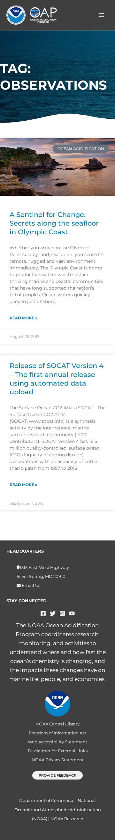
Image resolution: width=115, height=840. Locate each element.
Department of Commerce (46, 800)
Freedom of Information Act (57, 733)
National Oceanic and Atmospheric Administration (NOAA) (57, 809)
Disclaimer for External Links (58, 750)
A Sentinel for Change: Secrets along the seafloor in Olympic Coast (54, 223)
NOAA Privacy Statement (58, 759)
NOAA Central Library (57, 724)
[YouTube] (72, 613)
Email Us (30, 585)
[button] (57, 775)
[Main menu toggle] (101, 15)
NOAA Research (66, 818)
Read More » (23, 318)
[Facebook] (43, 613)
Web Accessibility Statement (57, 742)
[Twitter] (53, 613)
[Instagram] (62, 613)
